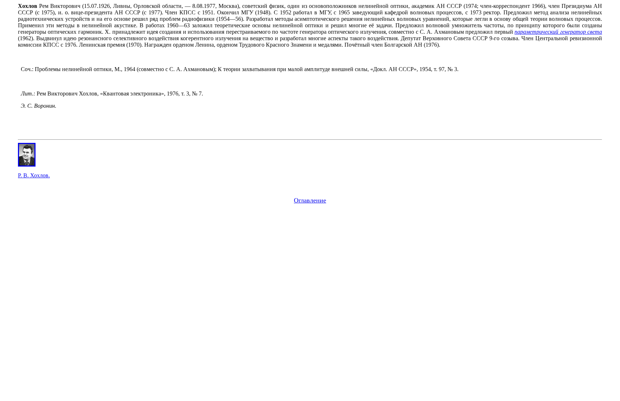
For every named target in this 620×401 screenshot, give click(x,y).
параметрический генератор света (558, 32)
